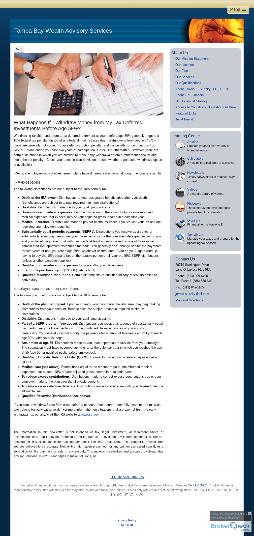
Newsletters (195, 172)
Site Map (127, 525)
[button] (238, 9)
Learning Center (185, 136)
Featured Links (186, 113)
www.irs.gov (90, 414)
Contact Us (185, 259)
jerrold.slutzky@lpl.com (192, 294)
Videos (192, 189)
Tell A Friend (184, 119)
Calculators (195, 158)
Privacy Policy (127, 520)
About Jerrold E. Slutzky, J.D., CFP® (202, 89)
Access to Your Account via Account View (205, 107)
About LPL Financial (189, 95)
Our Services (184, 77)
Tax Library (195, 234)
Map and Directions (189, 300)
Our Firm (181, 71)
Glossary (193, 220)
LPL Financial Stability (191, 101)
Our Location (184, 65)
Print (19, 50)
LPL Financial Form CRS (127, 477)
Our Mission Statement (192, 58)
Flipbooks (194, 203)
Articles (192, 142)
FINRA (192, 485)
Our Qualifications (188, 83)
